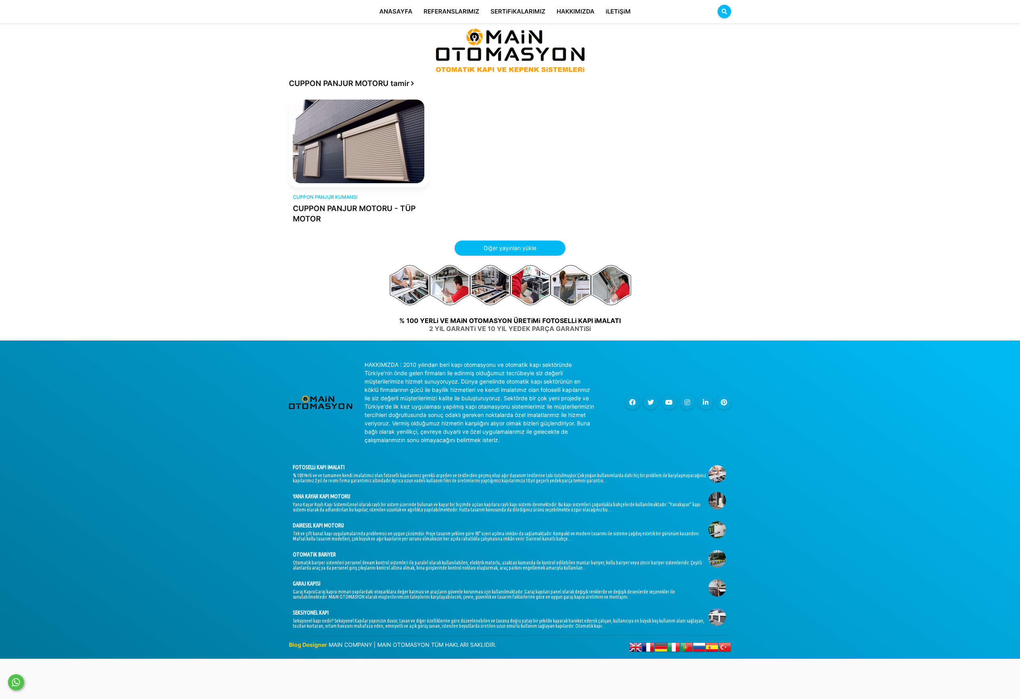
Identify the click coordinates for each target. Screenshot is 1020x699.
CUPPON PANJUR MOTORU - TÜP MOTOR (354, 214)
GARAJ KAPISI (306, 583)
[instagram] (687, 402)
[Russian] (699, 649)
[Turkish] (724, 649)
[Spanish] (712, 649)
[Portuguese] (686, 649)
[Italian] (673, 649)
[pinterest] (724, 402)
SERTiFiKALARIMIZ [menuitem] (517, 11)
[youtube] (669, 402)
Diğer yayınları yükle (510, 248)
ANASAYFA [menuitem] (395, 11)
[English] (635, 649)
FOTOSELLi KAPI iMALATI (319, 467)
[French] (648, 649)
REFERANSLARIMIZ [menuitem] (451, 11)
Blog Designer (308, 644)
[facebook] (632, 402)
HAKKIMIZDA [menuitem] (575, 11)
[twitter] (650, 402)
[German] (661, 649)
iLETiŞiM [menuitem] (618, 11)
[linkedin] (705, 402)
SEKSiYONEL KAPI (311, 612)
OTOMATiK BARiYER (314, 554)
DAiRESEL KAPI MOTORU (318, 525)
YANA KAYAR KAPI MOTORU (321, 496)
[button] (724, 11)
